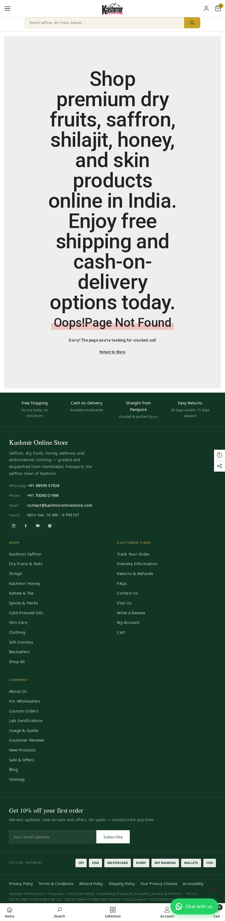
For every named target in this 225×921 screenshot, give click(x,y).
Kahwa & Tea (21, 593)
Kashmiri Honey (24, 583)
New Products (22, 750)
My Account (128, 622)
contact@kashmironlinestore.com (59, 505)
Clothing (17, 632)
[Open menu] (7, 8)
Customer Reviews (26, 740)
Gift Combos (21, 642)
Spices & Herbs (23, 602)
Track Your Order (133, 554)
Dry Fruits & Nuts (26, 563)
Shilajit (15, 573)
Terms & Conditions (56, 883)
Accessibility (193, 883)
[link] (59, 912)
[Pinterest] (50, 526)
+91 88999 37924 (44, 485)
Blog (13, 769)
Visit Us (124, 602)
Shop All (17, 661)
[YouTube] (38, 526)
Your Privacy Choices (158, 883)
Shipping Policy (122, 883)
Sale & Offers (21, 759)
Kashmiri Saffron (25, 554)
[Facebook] (25, 526)
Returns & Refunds (135, 573)
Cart (121, 632)
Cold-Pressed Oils (26, 612)
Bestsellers (19, 651)
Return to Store (112, 352)
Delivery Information (137, 563)
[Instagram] (13, 526)
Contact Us (127, 593)
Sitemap (17, 779)
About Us (18, 691)
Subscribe (113, 837)
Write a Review (131, 612)
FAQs (122, 583)
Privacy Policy (21, 883)
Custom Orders (23, 711)
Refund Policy (91, 883)
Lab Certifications (26, 720)
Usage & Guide (23, 730)
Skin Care (18, 622)
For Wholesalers (24, 701)
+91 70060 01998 (43, 495)
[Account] (206, 8)
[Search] (192, 22)
